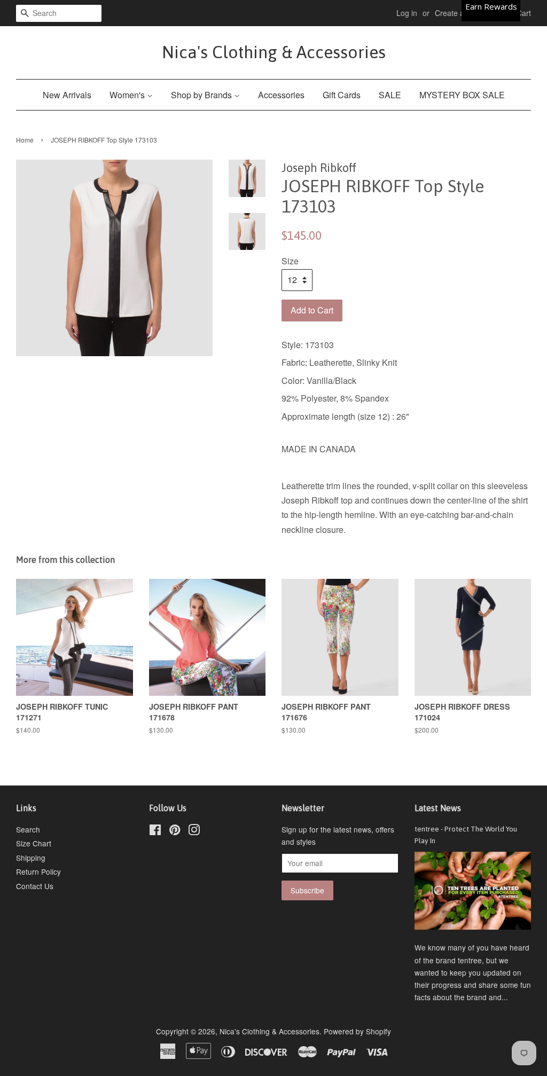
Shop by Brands (202, 95)
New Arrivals (67, 95)
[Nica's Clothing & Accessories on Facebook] (155, 831)
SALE (390, 95)
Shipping (30, 857)
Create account (461, 12)
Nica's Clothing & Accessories (274, 52)
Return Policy (38, 871)
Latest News (438, 808)
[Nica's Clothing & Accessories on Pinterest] (175, 831)
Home (25, 139)
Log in (406, 12)
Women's (128, 95)
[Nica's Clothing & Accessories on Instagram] (194, 831)
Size (290, 261)
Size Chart (33, 843)
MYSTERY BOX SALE (462, 95)
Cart (524, 12)
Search (28, 829)
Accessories (281, 95)
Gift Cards (342, 95)
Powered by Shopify (357, 1031)
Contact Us (34, 886)
